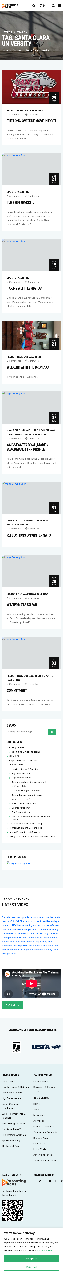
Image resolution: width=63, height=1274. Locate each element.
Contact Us (39, 1143)
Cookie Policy (44, 1250)
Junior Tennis (16, 764)
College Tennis (16, 747)
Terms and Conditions (45, 1160)
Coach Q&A (20, 786)
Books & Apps (40, 1137)
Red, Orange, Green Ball (24, 803)
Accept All (31, 1258)
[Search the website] (33, 6)
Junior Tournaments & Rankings (27, 520)
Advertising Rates (42, 1154)
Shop (36, 1109)
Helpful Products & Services (24, 760)
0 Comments (14, 114)
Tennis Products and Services (24, 832)
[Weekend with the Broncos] (31, 335)
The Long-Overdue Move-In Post (31, 121)
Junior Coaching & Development (29, 782)
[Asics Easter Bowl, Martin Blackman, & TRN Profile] (14, 393)
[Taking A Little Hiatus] (14, 240)
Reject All (31, 1267)
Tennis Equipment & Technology (26, 827)
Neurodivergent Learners (27, 790)
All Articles (38, 1120)
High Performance (18, 430)
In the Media (40, 1149)
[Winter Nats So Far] (14, 557)
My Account (39, 1115)
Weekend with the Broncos (28, 367)
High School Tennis (22, 777)
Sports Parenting (18, 192)
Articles (17, 50)
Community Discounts (45, 1132)
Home (5, 50)
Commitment (17, 690)
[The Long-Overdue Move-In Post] (31, 86)
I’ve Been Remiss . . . (21, 203)
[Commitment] (14, 638)
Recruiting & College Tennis (25, 110)
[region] (31, 1251)
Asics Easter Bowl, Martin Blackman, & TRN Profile (27, 447)
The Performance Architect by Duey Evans (31, 818)
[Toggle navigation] (59, 5)
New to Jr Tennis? (21, 799)
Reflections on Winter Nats (29, 535)
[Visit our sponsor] (16, 1047)
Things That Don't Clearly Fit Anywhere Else (32, 836)
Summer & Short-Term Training (25, 823)
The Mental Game (21, 812)
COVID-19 (14, 756)
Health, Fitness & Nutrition (25, 769)
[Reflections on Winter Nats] (14, 483)
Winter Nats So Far (22, 605)
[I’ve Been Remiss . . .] (14, 155)
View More (10, 1005)
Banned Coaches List (44, 1126)
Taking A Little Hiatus (24, 288)
